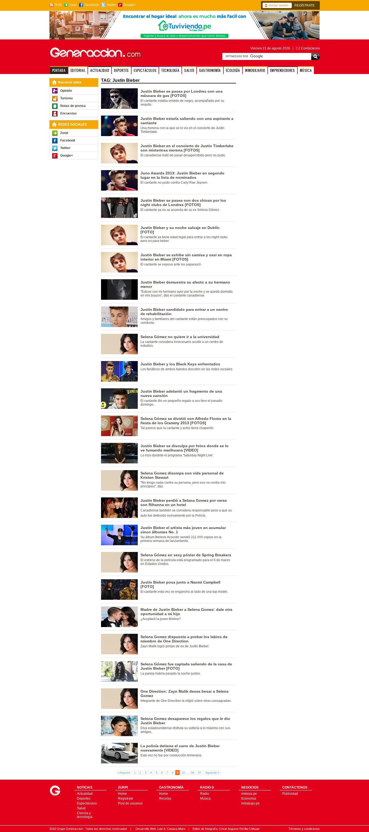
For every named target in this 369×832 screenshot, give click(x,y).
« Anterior (124, 772)
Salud (81, 808)
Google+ (129, 5)
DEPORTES (121, 70)
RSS (58, 5)
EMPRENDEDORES (282, 70)
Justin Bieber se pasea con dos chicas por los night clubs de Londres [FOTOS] (183, 202)
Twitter (111, 5)
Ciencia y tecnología (84, 815)
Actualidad (85, 794)
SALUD (189, 70)
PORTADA (59, 70)
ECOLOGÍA (233, 70)
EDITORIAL (78, 70)
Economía (248, 798)
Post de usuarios (130, 803)
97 (199, 772)
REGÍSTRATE (304, 5)
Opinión (66, 91)
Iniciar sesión (279, 5)
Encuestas (68, 113)
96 (192, 772)
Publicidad (290, 794)
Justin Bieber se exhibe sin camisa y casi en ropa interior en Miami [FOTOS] (186, 257)
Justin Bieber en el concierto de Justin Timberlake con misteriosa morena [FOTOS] (186, 148)
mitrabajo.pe (250, 803)
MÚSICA (306, 70)
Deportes (83, 798)
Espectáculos (87, 803)
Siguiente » (212, 772)
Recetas (165, 798)
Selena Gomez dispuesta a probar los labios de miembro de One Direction (183, 639)
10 (183, 772)
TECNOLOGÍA (170, 70)
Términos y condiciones (304, 828)
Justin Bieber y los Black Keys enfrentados (180, 364)
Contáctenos (310, 48)
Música (205, 798)
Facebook (91, 5)
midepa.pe (249, 794)
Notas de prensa (73, 106)
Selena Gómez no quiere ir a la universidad (179, 337)
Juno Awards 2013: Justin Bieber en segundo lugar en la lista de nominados (182, 175)
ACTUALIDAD (99, 70)
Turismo (66, 98)
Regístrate (125, 798)
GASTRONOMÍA (210, 70)
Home (122, 794)
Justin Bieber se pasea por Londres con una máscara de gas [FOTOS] (181, 93)
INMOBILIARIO (255, 70)
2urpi (73, 5)
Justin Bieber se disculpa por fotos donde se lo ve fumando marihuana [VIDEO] (184, 448)
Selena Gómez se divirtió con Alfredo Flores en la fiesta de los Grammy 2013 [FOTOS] (185, 420)
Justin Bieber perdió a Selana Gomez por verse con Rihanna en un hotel (183, 502)
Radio (204, 794)
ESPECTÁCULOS (145, 70)
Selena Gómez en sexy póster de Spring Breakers (185, 555)
